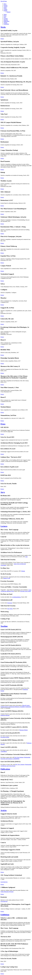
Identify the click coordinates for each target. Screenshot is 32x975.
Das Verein (10, 608)
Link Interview (4, 882)
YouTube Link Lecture (25, 591)
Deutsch (8, 12)
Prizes (5, 15)
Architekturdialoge (16, 597)
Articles (5, 22)
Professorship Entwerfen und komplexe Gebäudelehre (15, 758)
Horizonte (9, 602)
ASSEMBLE (4, 751)
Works (5, 14)
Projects (5, 5)
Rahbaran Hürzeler (5, 715)
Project (2, 38)
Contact (5, 9)
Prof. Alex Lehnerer (19, 764)
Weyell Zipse (4, 1)
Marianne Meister (23, 730)
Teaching (6, 20)
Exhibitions (6, 24)
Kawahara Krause (5, 737)
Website (23, 571)
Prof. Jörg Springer (19, 757)
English (5, 10)
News (5, 3)
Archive (5, 6)
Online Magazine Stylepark (7, 891)
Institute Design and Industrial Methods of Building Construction (16, 706)
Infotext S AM (6, 578)
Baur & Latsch (26, 705)
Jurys (5, 17)
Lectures (6, 18)
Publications (6, 21)
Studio (5, 7)
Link (26, 556)
